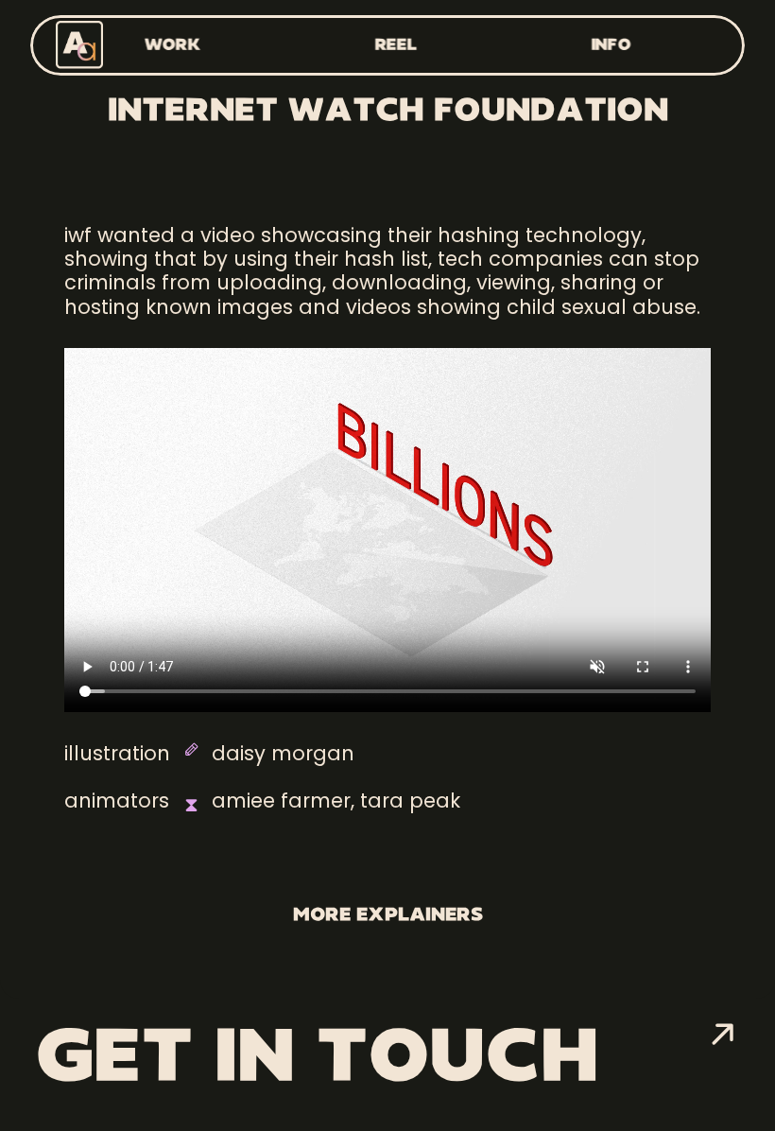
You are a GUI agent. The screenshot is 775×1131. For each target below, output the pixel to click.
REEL (395, 45)
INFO (611, 45)
